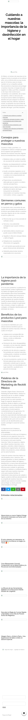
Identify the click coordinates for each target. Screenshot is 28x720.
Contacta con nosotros (9, 676)
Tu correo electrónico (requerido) (13, 701)
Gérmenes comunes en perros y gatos (13, 119)
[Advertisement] (14, 55)
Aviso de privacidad (8, 679)
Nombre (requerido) (9, 694)
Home (4, 674)
